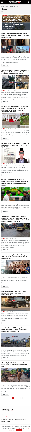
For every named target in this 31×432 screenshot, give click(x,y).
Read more (5, 65)
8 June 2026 (8, 238)
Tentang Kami (4, 419)
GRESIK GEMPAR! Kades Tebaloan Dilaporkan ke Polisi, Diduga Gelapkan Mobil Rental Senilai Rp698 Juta (15, 145)
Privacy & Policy (18, 419)
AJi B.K (5, 28)
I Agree (19, 430)
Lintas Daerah (12, 6)
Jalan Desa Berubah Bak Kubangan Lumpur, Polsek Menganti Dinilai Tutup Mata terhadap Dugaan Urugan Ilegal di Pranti (14, 329)
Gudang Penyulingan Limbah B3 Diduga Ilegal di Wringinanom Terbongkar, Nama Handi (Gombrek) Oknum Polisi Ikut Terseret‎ (15, 71)
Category (7, 6)
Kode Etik (3, 421)
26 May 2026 (8, 348)
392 (15, 90)
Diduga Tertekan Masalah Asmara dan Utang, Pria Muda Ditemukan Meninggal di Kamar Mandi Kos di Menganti (15, 35)
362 (15, 311)
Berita (5, 15)
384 (15, 348)
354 (15, 163)
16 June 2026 (8, 128)
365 (15, 238)
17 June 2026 (8, 90)
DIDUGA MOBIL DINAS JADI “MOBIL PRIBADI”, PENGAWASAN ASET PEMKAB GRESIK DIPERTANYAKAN (14, 293)
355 (15, 383)
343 (15, 275)
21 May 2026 (8, 383)
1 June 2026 (8, 311)
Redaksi (25, 419)
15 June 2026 (8, 163)
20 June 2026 (10, 28)
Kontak (8, 421)
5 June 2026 (8, 275)
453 (15, 128)
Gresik (17, 6)
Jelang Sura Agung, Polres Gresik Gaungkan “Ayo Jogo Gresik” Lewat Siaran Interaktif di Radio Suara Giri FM (14, 256)
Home (2, 6)
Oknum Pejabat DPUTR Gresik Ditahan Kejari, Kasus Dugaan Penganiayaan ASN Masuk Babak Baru (14, 364)
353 (15, 28)
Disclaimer (11, 419)
